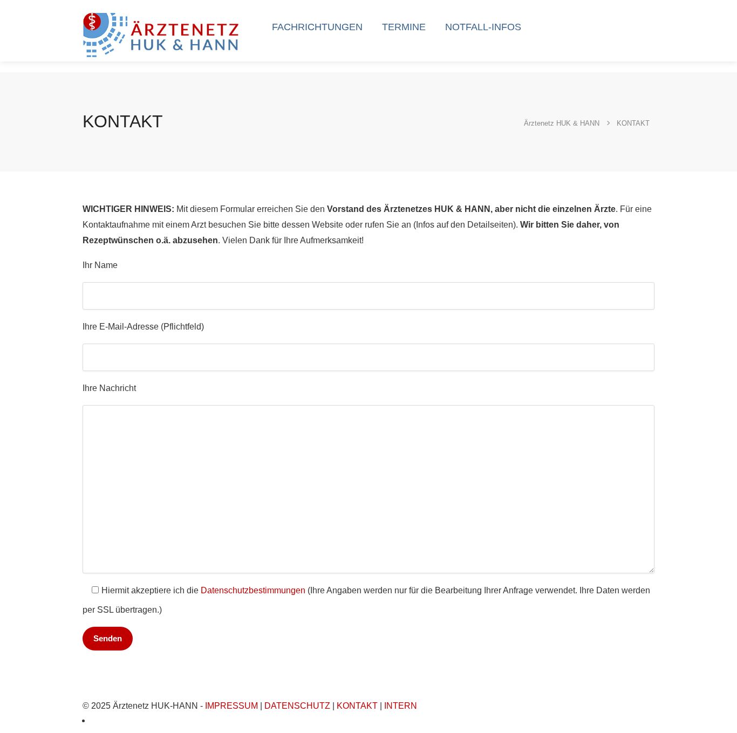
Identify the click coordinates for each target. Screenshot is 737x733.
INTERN (400, 705)
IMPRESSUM (231, 705)
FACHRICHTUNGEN (317, 27)
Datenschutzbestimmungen (253, 590)
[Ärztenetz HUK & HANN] (163, 33)
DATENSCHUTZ (297, 705)
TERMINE (404, 27)
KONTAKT (357, 705)
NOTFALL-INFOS (483, 27)
